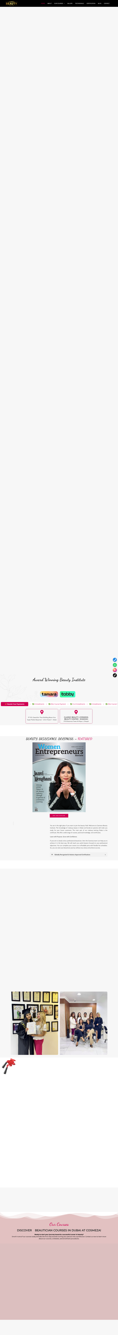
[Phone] (115, 660)
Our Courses (58, 3)
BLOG (99, 3)
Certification (91, 3)
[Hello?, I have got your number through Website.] (115, 665)
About (49, 3)
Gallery (70, 3)
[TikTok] (115, 675)
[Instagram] (115, 670)
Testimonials (79, 3)
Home (43, 3)
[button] (64, 3)
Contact (107, 3)
